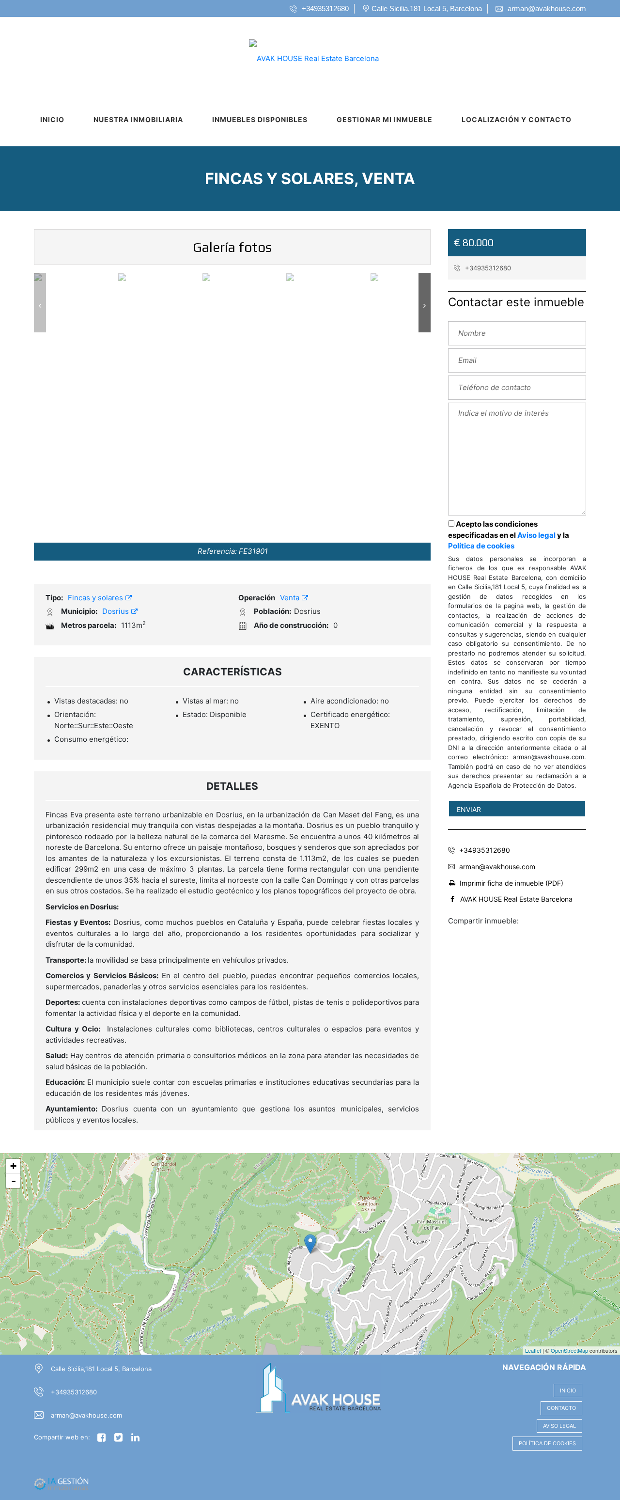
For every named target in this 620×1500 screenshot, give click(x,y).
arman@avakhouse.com (497, 866)
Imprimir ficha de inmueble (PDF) (511, 883)
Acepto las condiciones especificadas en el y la (508, 534)
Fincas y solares (96, 597)
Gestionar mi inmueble (385, 119)
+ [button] (13, 1166)
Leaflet (533, 1350)
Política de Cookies (547, 1443)
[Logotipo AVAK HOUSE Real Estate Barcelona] (300, 55)
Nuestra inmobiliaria (138, 119)
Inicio (52, 119)
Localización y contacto (517, 119)
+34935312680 (487, 268)
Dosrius (116, 611)
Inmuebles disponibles (260, 119)
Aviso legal (536, 535)
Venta (290, 597)
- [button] (13, 1181)
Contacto (561, 1408)
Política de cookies (481, 545)
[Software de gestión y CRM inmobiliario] (61, 1483)
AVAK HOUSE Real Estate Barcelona (516, 899)
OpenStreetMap (569, 1350)
